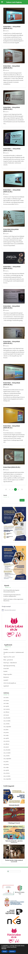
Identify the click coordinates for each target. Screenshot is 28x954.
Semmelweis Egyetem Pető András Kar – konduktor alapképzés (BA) (12, 595)
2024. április (6, 770)
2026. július (6, 697)
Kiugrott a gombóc (8, 674)
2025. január (6, 747)
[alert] (14, 610)
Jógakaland (6, 686)
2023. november (7, 776)
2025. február (6, 744)
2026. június (6, 700)
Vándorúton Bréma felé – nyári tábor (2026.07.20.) (14, 841)
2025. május (6, 735)
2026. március (7, 709)
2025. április (6, 738)
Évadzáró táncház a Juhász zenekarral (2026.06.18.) (14, 860)
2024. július (6, 761)
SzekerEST (6, 680)
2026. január (6, 715)
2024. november (7, 752)
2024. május (6, 767)
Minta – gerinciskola (8, 659)
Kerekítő (5, 671)
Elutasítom (12, 951)
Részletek (3, 948)
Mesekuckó (6, 677)
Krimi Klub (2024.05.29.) (11, 467)
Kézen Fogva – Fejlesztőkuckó (10, 662)
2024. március (7, 773)
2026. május (6, 703)
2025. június (6, 732)
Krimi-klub (6, 668)
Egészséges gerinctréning (9, 665)
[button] (6, 489)
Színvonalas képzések (14, 805)
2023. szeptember (7, 779)
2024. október (7, 755)
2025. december (7, 718)
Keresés (5, 495)
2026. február (6, 712)
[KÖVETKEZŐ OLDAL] (21, 489)
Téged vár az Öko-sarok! (9, 656)
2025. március (7, 741)
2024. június (6, 764)
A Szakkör (6, 649)
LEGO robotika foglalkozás (10, 683)
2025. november (7, 720)
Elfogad (4, 951)
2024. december (7, 750)
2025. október (6, 723)
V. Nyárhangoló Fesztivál (14, 823)
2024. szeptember (7, 758)
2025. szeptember (7, 726)
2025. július (6, 729)
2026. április (6, 706)
